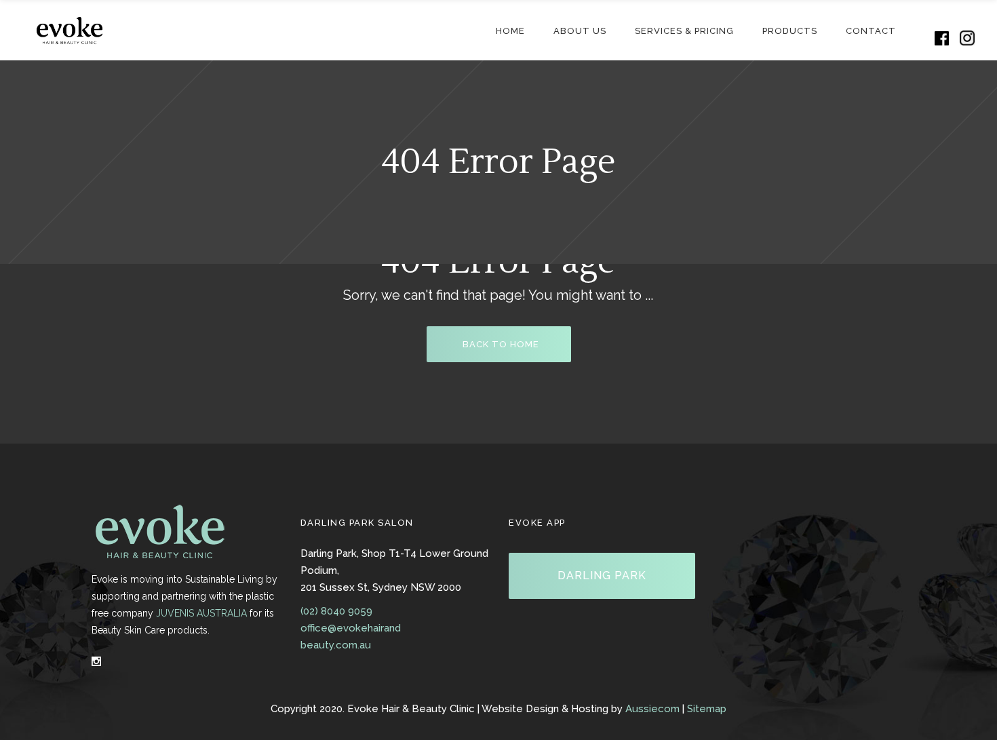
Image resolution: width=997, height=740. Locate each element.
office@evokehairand (350, 628)
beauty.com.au (335, 645)
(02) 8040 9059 (336, 611)
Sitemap (706, 709)
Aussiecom (652, 709)
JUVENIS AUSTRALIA (201, 613)
